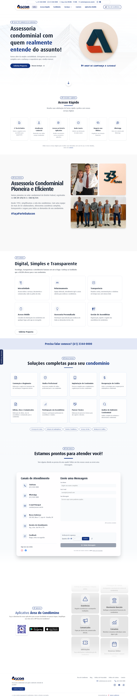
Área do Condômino (82, 677)
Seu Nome (63, 482)
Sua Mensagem (64, 496)
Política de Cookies (114, 677)
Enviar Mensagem (89, 545)
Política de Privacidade (98, 550)
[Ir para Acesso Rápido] (68, 83)
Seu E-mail (63, 489)
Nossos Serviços (37, 66)
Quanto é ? (67, 539)
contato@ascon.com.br (105, 681)
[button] (39, 486)
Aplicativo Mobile (90, 7)
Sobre (34, 7)
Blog (91, 677)
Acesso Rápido (45, 7)
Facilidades (57, 7)
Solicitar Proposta (1, 357)
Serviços (67, 7)
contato (71, 147)
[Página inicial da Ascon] (24, 7)
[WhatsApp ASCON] (123, 684)
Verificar (85, 538)
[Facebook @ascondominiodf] (100, 2)
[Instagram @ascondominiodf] (97, 2)
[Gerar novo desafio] (91, 538)
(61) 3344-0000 (82, 343)
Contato (78, 7)
